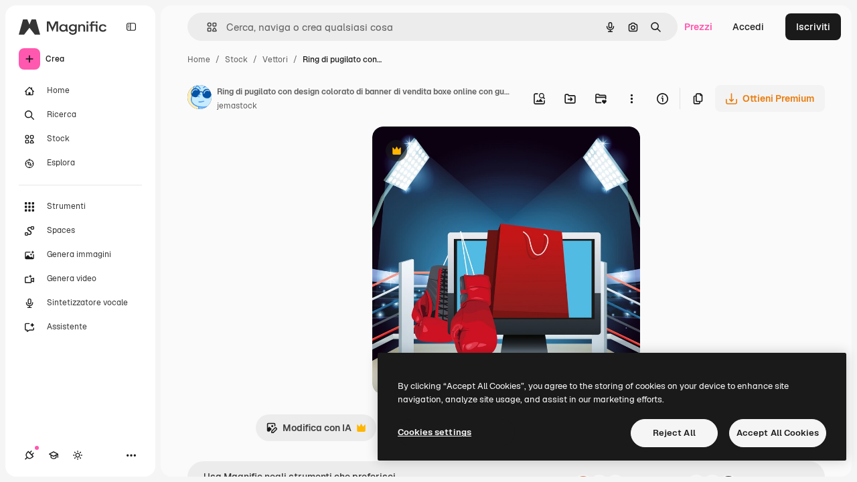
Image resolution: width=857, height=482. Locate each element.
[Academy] (53, 455)
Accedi (748, 27)
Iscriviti (813, 27)
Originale (460, 152)
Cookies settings (434, 432)
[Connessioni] (29, 455)
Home (198, 59)
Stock (236, 59)
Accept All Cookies (777, 432)
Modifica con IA (309, 431)
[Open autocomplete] (206, 27)
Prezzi (698, 27)
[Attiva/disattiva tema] (77, 455)
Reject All (674, 432)
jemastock (237, 105)
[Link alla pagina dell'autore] (199, 99)
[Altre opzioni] (631, 98)
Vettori (275, 59)
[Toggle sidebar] (131, 26)
